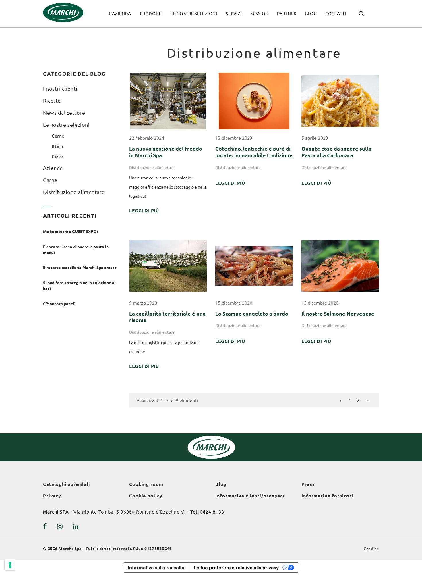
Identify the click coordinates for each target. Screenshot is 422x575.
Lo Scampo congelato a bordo (251, 313)
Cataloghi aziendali (66, 484)
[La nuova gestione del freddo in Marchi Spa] (168, 100)
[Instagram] (60, 526)
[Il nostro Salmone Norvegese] (340, 265)
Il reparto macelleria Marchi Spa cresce (80, 267)
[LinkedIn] (76, 526)
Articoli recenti (70, 215)
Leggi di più (144, 210)
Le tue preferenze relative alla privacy (236, 567)
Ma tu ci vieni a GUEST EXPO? (70, 231)
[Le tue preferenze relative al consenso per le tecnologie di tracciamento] (10, 564)
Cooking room (146, 484)
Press (308, 484)
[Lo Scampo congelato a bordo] (254, 265)
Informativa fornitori (327, 495)
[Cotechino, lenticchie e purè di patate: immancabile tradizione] (254, 100)
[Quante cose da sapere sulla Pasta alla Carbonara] (340, 100)
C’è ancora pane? (59, 303)
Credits (371, 549)
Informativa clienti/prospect (250, 495)
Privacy (52, 495)
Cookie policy (145, 495)
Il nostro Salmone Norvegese (337, 313)
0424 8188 (212, 511)
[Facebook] (45, 526)
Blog (221, 484)
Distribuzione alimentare (152, 167)
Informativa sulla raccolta (156, 567)
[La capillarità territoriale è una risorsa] (168, 265)
